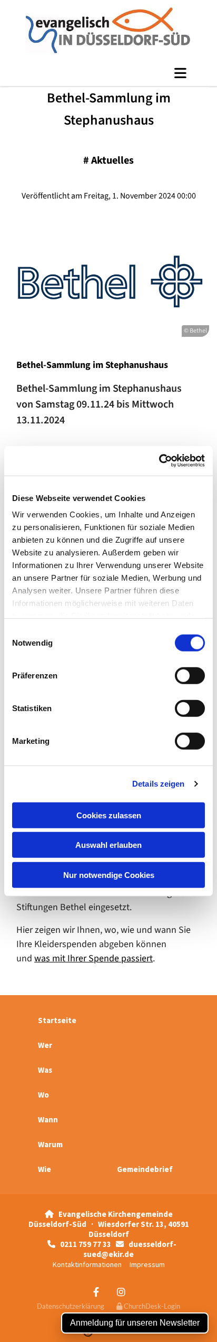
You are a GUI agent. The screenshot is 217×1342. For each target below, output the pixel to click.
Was (45, 1070)
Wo (43, 1095)
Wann (48, 1119)
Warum (50, 1144)
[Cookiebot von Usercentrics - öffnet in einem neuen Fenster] (159, 461)
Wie (44, 1169)
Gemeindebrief (145, 1169)
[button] (108, 73)
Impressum (147, 1264)
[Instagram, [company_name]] (121, 1292)
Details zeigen (158, 783)
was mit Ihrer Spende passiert (93, 958)
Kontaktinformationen (87, 1264)
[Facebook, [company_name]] (96, 1292)
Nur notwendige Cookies (108, 874)
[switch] (190, 675)
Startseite (57, 1020)
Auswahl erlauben (108, 844)
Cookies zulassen (108, 814)
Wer (45, 1045)
